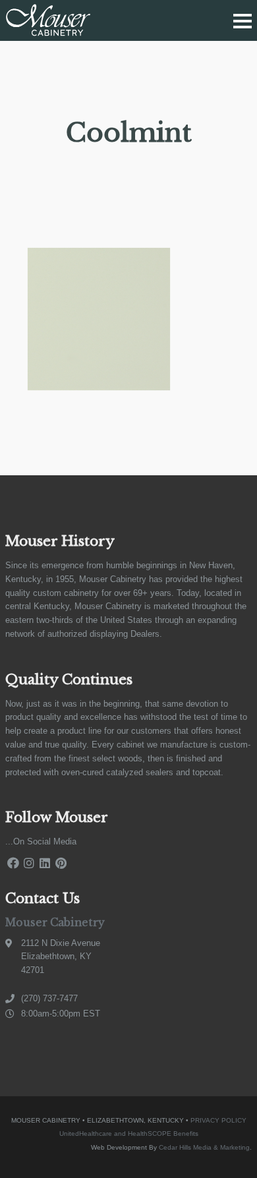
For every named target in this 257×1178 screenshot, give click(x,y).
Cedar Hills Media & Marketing (204, 1147)
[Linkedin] (45, 863)
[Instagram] (29, 863)
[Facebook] (13, 863)
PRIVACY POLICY (218, 1120)
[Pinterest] (61, 863)
